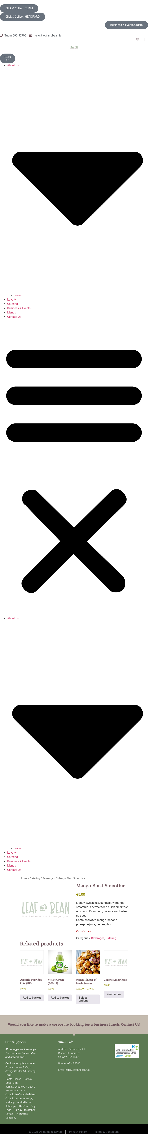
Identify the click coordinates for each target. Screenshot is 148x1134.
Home (23, 878)
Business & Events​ (19, 308)
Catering (12, 304)
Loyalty (12, 299)
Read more (114, 994)
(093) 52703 (73, 1063)
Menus (11, 312)
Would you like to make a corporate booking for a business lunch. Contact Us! (74, 1024)
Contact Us (14, 317)
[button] (74, 467)
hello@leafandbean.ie (78, 1069)
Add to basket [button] (32, 997)
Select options (83, 999)
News (17, 295)
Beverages (48, 878)
